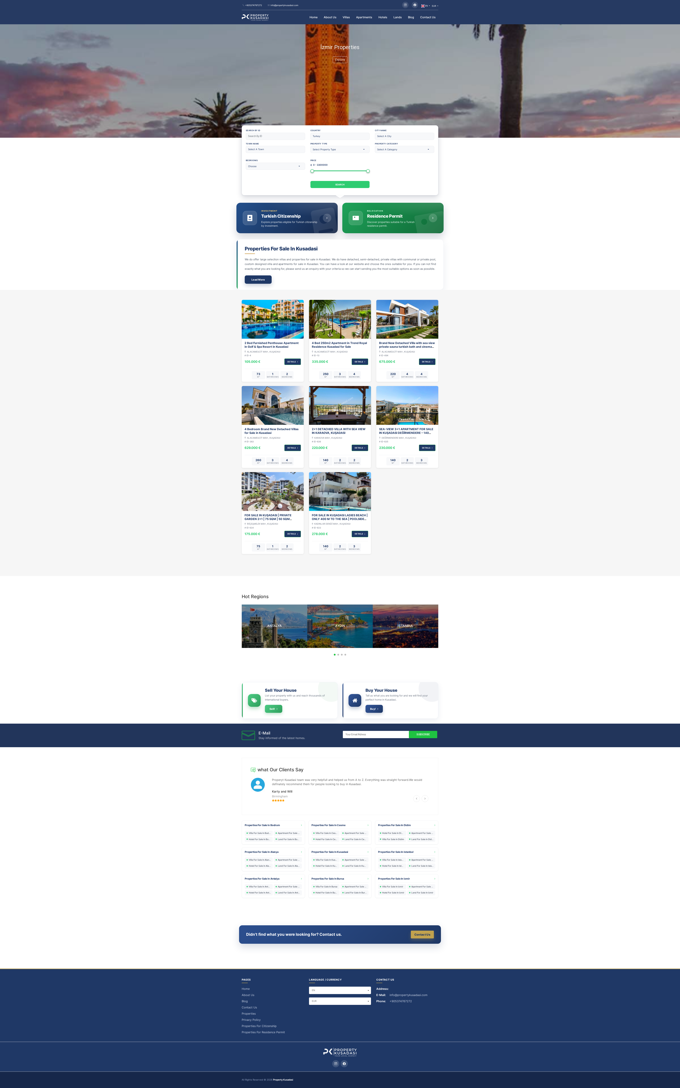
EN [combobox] (313, 990)
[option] (292, 626)
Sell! (272, 708)
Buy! (373, 708)
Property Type (318, 143)
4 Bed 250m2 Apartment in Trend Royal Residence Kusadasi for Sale (339, 345)
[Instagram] (405, 5)
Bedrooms (252, 160)
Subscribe (423, 734)
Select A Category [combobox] (387, 149)
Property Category (386, 143)
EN (426, 5)
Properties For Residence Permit (263, 1032)
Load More (258, 279)
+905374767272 (253, 5)
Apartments (364, 17)
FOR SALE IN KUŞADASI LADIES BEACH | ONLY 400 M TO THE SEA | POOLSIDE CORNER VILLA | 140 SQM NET (340, 519)
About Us (330, 17)
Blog (411, 17)
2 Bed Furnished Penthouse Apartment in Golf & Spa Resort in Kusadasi (272, 345)
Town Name (252, 143)
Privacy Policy (251, 1020)
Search (340, 184)
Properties (249, 1013)
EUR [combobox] (314, 1001)
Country (315, 130)
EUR (434, 6)
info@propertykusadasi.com (284, 5)
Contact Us (428, 17)
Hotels (382, 17)
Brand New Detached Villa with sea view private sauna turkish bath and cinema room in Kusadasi (407, 346)
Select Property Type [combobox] (324, 149)
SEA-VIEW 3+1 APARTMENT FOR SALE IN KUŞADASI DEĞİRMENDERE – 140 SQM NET (406, 432)
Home (314, 17)
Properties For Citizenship (259, 1026)
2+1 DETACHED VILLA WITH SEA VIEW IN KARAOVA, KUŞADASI (339, 431)
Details (291, 361)
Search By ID (253, 130)
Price (313, 160)
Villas (346, 17)
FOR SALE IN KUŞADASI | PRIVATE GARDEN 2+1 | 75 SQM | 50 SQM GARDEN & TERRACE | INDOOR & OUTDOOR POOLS (268, 520)
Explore (340, 59)
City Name (381, 130)
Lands (397, 17)
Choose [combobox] (252, 166)
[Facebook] (415, 5)
